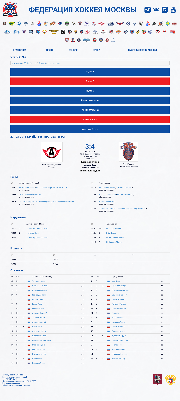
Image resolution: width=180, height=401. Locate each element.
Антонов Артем (38, 318)
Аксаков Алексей (39, 322)
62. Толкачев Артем (107, 188)
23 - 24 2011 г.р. (30, 63)
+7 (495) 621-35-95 (9, 379)
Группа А (90, 71)
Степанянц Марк (39, 331)
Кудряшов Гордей (119, 336)
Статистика (19, 50)
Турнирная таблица (90, 110)
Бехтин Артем (37, 299)
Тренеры (73, 50)
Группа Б (42, 63)
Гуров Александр (119, 286)
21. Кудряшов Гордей (107, 195)
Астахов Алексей (119, 309)
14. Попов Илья (32, 233)
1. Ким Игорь (111, 233)
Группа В (90, 91)
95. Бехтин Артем (60, 188)
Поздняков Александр (121, 290)
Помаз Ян (115, 313)
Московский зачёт (90, 129)
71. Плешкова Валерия (108, 202)
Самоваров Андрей (40, 286)
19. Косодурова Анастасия (30, 195)
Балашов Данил (38, 363)
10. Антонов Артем (26, 202)
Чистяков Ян (117, 345)
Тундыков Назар (118, 358)
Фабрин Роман (38, 309)
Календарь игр (54, 63)
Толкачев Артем (118, 349)
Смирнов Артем (118, 299)
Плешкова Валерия (119, 354)
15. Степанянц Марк (44, 188)
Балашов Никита (39, 354)
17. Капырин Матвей (124, 188)
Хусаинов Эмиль (118, 322)
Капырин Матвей (119, 304)
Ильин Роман (37, 304)
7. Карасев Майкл (122, 209)
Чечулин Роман (38, 281)
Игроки (49, 50)
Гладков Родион (38, 345)
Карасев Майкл (118, 318)
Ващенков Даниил (119, 295)
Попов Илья (37, 327)
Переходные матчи (90, 100)
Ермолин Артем (38, 349)
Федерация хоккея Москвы (142, 50)
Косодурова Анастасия (41, 340)
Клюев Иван (37, 358)
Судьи (96, 50)
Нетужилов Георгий (120, 340)
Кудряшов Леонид (39, 290)
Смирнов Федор (118, 331)
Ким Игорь (116, 281)
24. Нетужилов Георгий (115, 238)
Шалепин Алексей (39, 336)
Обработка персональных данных (16, 385)
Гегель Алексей (118, 327)
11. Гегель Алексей (106, 209)
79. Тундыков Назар (138, 209)
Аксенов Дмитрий (39, 313)
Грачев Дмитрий (39, 295)
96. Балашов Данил (27, 188)
